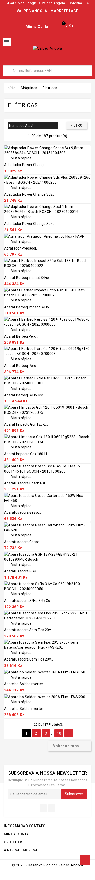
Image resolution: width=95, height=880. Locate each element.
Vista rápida (18, 158)
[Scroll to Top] (85, 860)
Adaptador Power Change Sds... (29, 194)
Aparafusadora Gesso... (23, 512)
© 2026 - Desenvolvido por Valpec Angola (47, 865)
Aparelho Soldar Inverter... (24, 684)
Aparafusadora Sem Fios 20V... (28, 630)
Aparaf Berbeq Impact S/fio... (27, 278)
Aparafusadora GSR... (21, 571)
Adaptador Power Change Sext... (30, 224)
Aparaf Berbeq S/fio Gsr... (24, 395)
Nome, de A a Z (32, 126)
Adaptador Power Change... (26, 165)
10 (59, 733)
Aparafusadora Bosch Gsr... (25, 483)
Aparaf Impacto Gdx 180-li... (26, 454)
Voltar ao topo (69, 746)
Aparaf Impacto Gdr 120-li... (26, 424)
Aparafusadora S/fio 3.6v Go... (28, 601)
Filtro (76, 125)
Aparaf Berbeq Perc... (21, 336)
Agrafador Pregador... (21, 248)
